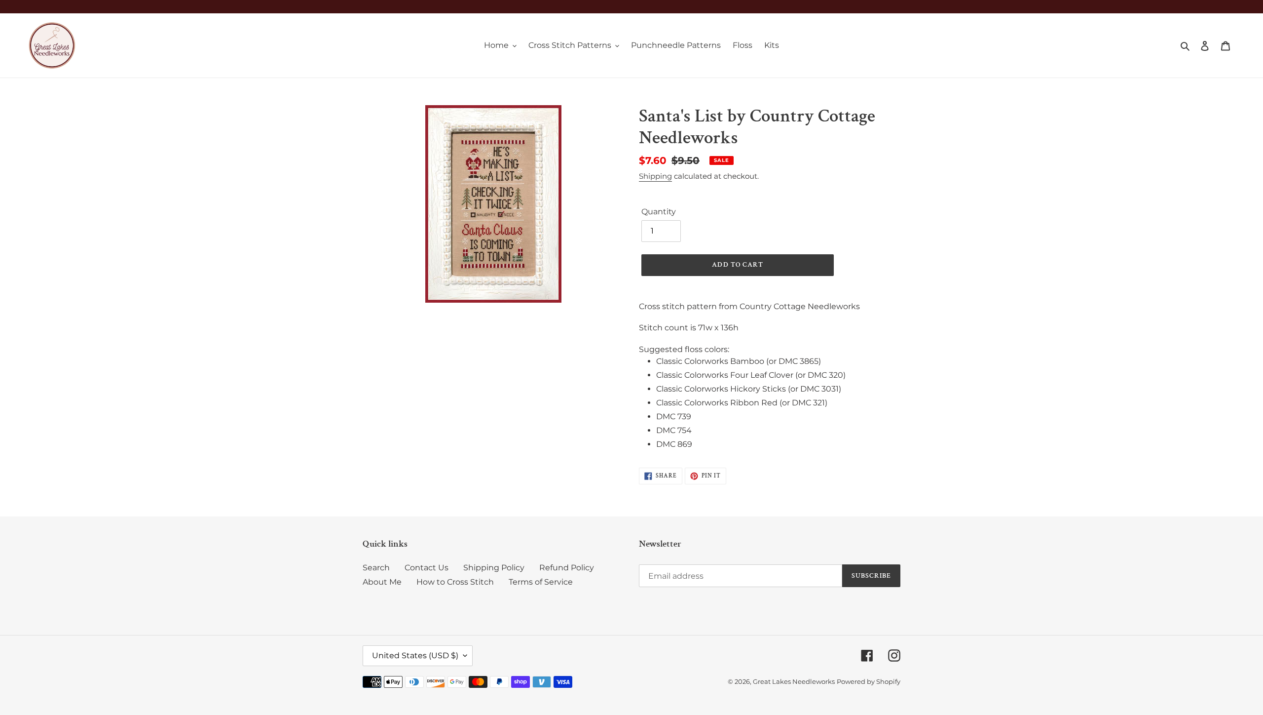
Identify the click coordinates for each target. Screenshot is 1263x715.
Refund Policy (566, 567)
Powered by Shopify (868, 681)
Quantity (658, 211)
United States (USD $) (415, 655)
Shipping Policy (493, 567)
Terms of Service (541, 582)
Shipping (655, 176)
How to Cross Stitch (455, 582)
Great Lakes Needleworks (794, 681)
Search (376, 567)
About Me (382, 582)
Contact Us (426, 567)
